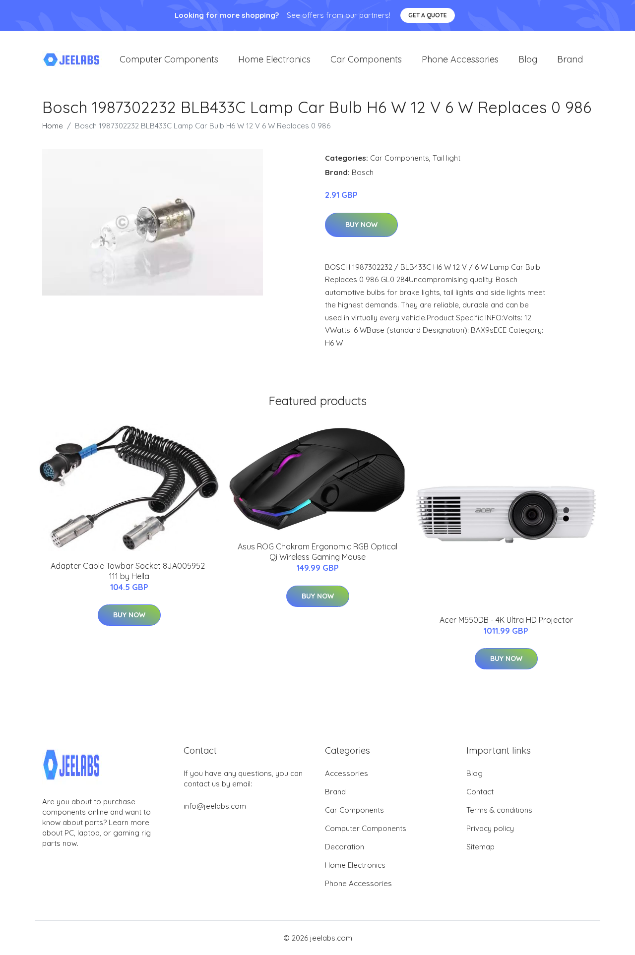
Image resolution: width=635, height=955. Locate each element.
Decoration (344, 846)
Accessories (346, 773)
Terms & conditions (499, 810)
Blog (527, 59)
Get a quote (427, 15)
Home (52, 125)
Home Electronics (274, 59)
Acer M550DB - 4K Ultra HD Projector (506, 620)
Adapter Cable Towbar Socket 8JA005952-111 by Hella (129, 571)
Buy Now (361, 224)
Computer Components (169, 59)
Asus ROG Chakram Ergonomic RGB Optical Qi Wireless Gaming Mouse (317, 551)
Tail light (446, 158)
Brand (570, 59)
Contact (480, 791)
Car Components (366, 59)
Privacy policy (490, 828)
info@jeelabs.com (215, 806)
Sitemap (480, 846)
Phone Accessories (460, 59)
